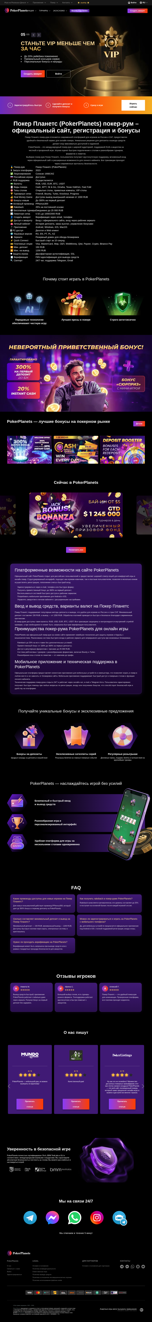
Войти (58, 74)
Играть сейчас (133, 105)
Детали (139, 424)
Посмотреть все (76, 550)
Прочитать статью (34, 1104)
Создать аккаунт (33, 74)
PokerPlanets (16, 1308)
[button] (9, 1086)
